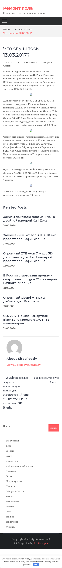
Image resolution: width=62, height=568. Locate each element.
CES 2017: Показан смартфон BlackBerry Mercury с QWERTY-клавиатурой (26, 319)
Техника (10, 516)
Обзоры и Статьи (15, 491)
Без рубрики (12, 440)
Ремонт (10, 496)
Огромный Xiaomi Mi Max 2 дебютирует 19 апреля (24, 299)
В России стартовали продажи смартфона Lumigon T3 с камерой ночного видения (30, 279)
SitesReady (30, 62)
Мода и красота (14, 481)
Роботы (10, 506)
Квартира (11, 471)
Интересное (12, 461)
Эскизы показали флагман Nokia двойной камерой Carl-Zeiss (29, 218)
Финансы (10, 526)
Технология (12, 521)
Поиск (6, 426)
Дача (8, 445)
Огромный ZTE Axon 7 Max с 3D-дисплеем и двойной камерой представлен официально (28, 257)
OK (35, 564)
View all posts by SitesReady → (25, 364)
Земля (9, 455)
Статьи (9, 511)
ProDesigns (41, 543)
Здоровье (11, 450)
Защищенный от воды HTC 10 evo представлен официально (29, 237)
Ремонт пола (18, 8)
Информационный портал (19, 466)
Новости (10, 486)
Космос (10, 476)
